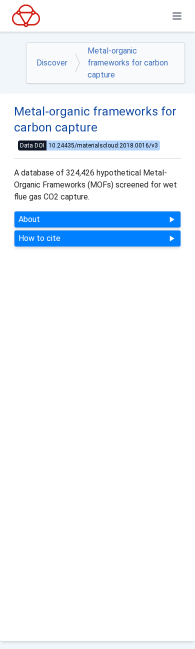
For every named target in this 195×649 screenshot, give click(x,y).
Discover (52, 63)
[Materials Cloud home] (26, 15)
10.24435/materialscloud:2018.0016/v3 (104, 145)
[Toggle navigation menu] (177, 16)
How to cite (39, 238)
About (29, 219)
